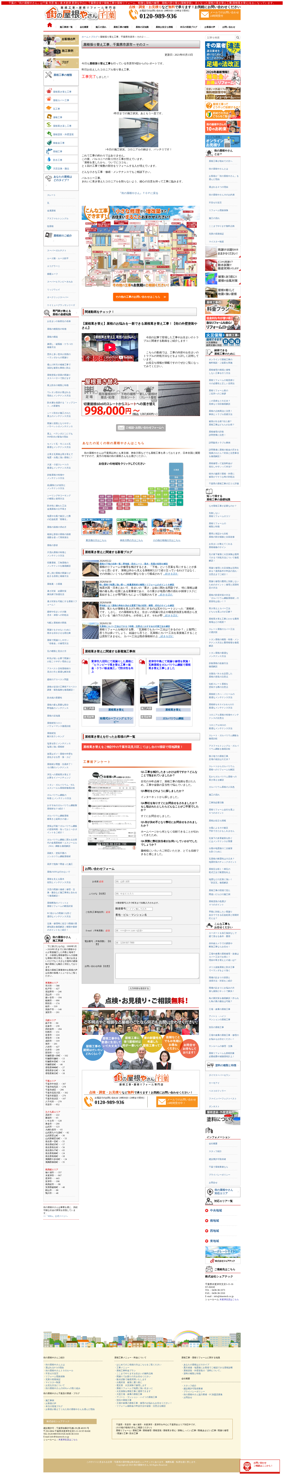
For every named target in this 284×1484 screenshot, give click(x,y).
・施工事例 (48, 1400)
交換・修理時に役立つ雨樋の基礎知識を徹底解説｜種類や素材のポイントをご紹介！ (62, 926)
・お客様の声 (49, 1403)
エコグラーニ (53, 266)
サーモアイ (214, 1083)
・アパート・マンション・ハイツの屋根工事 (135, 1397)
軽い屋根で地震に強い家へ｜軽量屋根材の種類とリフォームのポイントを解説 (136, 584)
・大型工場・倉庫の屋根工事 (128, 1394)
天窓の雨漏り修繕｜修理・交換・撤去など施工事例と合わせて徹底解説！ (62, 892)
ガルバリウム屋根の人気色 (222, 787)
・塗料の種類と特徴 (191, 1373)
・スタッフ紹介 (188, 1385)
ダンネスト (214, 1106)
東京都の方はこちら (96, 540)
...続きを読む (170, 573)
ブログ (94, 37)
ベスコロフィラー (217, 1091)
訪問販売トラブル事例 (219, 442)
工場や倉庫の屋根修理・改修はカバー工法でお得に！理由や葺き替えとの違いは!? (224, 956)
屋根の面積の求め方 (56, 527)
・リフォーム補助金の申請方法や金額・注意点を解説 (140, 1406)
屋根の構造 (52, 337)
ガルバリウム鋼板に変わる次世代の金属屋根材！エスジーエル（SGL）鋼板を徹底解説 (62, 842)
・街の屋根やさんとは (54, 1364)
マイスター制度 (216, 241)
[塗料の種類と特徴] (238, 1068)
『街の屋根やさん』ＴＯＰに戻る (138, 193)
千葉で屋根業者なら (218, 1167)
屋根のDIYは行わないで (58, 872)
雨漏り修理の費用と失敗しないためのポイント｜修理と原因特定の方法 (224, 584)
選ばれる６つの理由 (218, 187)
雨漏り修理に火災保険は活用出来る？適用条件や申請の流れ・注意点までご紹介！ (224, 571)
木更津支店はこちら (229, 1299)
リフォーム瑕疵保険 (218, 210)
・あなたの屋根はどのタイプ (195, 1364)
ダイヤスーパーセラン (219, 1075)
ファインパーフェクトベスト (223, 1098)
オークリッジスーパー (58, 297)
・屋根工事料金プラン (125, 1370)
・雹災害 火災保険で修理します (130, 1385)
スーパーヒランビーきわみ (60, 281)
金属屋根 (51, 210)
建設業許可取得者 (217, 1159)
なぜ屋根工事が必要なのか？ (223, 506)
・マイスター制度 (51, 1382)
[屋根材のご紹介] (53, 243)
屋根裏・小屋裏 (54, 584)
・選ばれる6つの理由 (53, 1367)
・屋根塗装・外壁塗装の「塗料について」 (201, 1370)
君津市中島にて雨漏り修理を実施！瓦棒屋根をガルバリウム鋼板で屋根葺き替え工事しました (170, 665)
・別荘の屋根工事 (122, 1400)
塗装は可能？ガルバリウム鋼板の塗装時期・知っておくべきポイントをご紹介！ (62, 829)
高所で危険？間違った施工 (60, 864)
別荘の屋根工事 (216, 1027)
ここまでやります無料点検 (222, 226)
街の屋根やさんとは (218, 169)
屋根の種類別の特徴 (56, 329)
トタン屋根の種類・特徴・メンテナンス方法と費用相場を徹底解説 (224, 642)
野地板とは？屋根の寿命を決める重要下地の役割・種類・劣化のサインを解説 (136, 605)
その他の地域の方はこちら (166, 540)
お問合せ (213, 1182)
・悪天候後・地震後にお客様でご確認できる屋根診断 (207, 1367)
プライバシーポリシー (219, 1175)
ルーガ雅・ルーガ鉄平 (58, 258)
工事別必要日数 (216, 802)
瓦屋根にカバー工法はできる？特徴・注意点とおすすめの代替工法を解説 (134, 626)
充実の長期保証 (216, 234)
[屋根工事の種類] (53, 83)
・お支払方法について (54, 1385)
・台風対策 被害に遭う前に (128, 1382)
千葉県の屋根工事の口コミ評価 (224, 483)
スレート (51, 195)
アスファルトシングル (58, 218)
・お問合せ (186, 1397)
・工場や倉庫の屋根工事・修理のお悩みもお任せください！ (143, 1403)
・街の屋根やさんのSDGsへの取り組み (61, 1388)
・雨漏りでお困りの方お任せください (132, 1376)
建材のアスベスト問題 (58, 679)
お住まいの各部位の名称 (59, 321)
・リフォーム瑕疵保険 (54, 1376)
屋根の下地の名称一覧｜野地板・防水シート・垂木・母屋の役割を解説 (133, 564)
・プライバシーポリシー (193, 1391)
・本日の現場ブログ (53, 1406)
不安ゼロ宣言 (215, 202)
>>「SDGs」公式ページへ (55, 1216)
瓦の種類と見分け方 (56, 651)
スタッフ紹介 (215, 1151)
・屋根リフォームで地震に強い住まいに (133, 1388)
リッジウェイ (53, 289)
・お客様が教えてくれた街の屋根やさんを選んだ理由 (69, 1409)
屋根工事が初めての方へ (220, 161)
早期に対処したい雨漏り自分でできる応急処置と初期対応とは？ (224, 914)
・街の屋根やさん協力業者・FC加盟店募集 (202, 1394)
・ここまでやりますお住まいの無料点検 (133, 1373)
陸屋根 (50, 226)
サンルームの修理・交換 (220, 1046)
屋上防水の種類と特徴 (58, 385)
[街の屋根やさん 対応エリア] (238, 1194)
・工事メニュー (121, 1367)
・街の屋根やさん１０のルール (58, 1370)
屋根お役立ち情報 (217, 820)
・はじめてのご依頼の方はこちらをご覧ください (137, 1364)
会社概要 (213, 1143)
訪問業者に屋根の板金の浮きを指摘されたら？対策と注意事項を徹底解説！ (224, 452)
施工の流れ (214, 218)
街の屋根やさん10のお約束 (222, 194)
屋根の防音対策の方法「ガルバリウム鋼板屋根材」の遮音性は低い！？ (224, 598)
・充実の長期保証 (51, 1379)
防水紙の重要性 (54, 697)
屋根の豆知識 (53, 716)
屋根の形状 (52, 545)
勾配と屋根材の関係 (56, 622)
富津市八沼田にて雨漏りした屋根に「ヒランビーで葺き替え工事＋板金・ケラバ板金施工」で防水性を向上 (112, 665)
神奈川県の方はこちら (131, 540)
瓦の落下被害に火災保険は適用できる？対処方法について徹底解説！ (224, 557)
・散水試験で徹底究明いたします (130, 1379)
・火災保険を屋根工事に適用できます (132, 1391)
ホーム (85, 37)
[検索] (237, 37)
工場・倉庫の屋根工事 (219, 1009)
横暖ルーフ (52, 274)
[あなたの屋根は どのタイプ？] (46, 188)
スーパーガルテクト (56, 250)
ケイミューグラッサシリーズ (61, 305)
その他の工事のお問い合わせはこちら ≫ (141, 296)
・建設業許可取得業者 (192, 1388)
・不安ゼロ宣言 (50, 1373)
